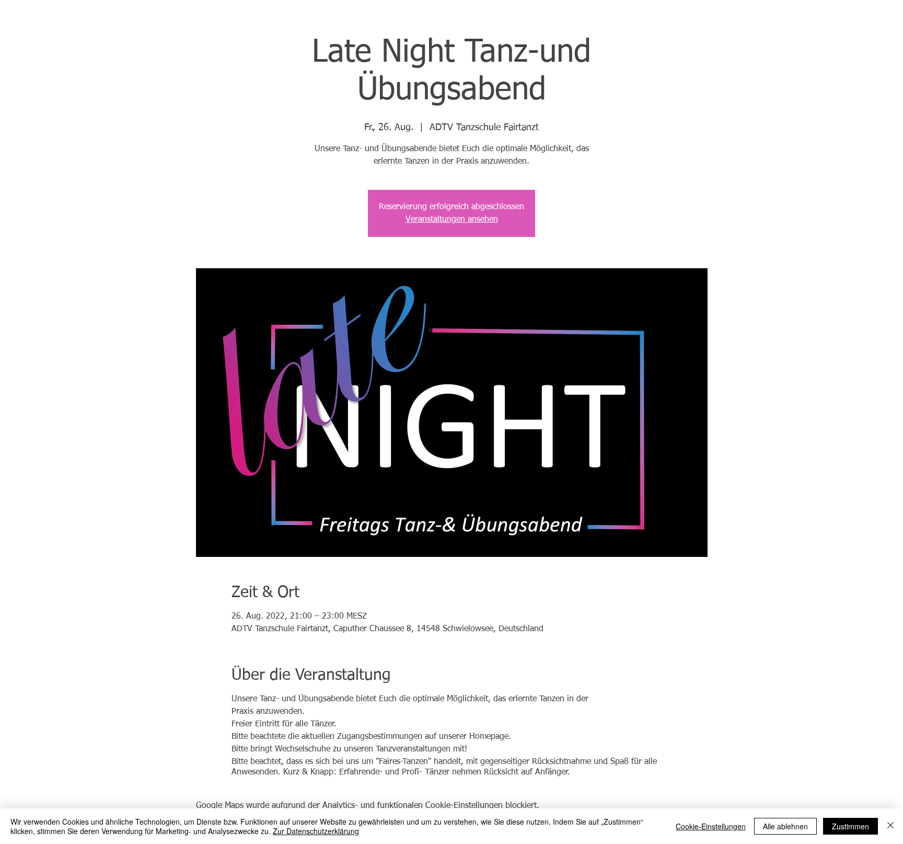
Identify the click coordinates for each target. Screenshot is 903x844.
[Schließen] (890, 826)
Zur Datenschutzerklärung (316, 831)
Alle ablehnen (785, 826)
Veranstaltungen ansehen (452, 219)
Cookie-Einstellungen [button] (711, 826)
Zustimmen (850, 826)
